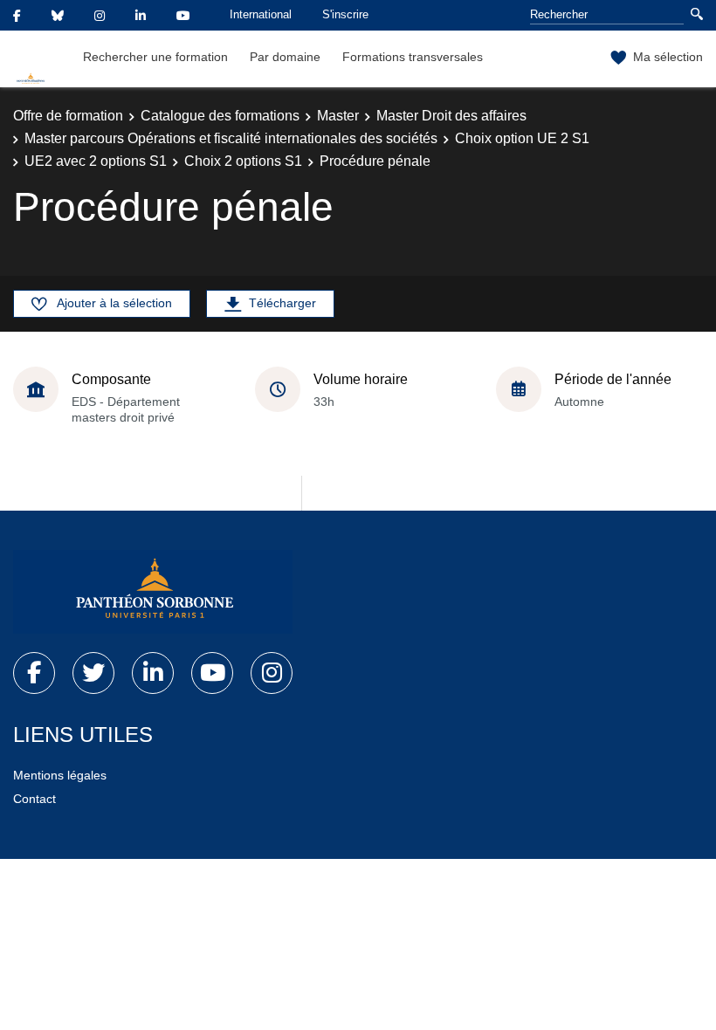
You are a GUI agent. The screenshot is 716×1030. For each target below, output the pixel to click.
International (261, 14)
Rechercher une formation (155, 57)
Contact (34, 799)
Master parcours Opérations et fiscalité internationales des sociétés (230, 138)
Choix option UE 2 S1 (522, 138)
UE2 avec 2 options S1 (95, 161)
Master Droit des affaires (451, 115)
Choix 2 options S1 (243, 161)
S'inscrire (345, 14)
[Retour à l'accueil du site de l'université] (153, 592)
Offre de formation (68, 115)
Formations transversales (412, 57)
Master (338, 115)
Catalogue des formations (220, 115)
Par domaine (285, 57)
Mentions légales (60, 775)
